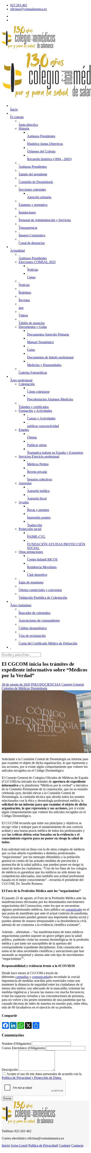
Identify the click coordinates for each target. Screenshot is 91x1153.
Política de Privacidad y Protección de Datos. (32, 1077)
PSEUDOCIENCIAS (46, 684)
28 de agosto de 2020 (16, 684)
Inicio (5, 1145)
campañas (22, 977)
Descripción (10, 1069)
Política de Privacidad (42, 1145)
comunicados (41, 977)
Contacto (77, 1145)
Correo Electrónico (23, 1048)
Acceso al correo (21, 16)
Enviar (7, 1098)
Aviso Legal (19, 1145)
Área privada (19, 20)
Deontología (39, 688)
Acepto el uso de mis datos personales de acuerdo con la (41, 1075)
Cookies (64, 1145)
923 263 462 (18, 5)
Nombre (16, 1043)
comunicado (74, 909)
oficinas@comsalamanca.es (28, 9)
